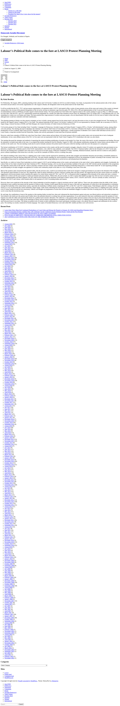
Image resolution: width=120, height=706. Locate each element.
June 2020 (7, 348)
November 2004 (9, 643)
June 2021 (7, 328)
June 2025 (7, 247)
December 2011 (9, 520)
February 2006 (8, 629)
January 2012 (8, 518)
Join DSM (7, 2)
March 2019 (8, 374)
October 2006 (8, 619)
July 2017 (7, 407)
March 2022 (8, 313)
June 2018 (7, 389)
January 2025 (8, 256)
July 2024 (7, 266)
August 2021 (8, 325)
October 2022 (8, 301)
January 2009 (8, 579)
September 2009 (9, 565)
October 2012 (8, 503)
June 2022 (7, 308)
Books (6, 9)
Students (7, 26)
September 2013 (9, 485)
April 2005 (7, 639)
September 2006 (9, 621)
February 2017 (8, 416)
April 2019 (7, 372)
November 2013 (9, 481)
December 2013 (9, 480)
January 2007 (8, 616)
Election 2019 (12, 21)
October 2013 (8, 483)
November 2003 (9, 649)
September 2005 (9, 633)
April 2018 (7, 392)
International (8, 29)
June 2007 (7, 607)
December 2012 (9, 500)
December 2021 (9, 318)
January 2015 (8, 458)
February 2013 (8, 496)
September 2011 (9, 525)
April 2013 (7, 493)
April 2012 (7, 513)
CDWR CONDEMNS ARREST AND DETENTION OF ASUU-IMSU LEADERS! (30, 213)
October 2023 (8, 281)
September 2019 (9, 363)
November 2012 (9, 501)
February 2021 (8, 335)
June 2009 (7, 570)
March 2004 (8, 648)
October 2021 (8, 321)
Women (6, 27)
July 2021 (7, 326)
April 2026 (7, 231)
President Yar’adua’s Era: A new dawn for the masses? (24, 14)
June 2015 (7, 449)
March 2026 (8, 232)
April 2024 (7, 271)
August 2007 (8, 604)
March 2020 (8, 353)
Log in (6, 672)
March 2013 (8, 495)
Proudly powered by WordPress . (28, 681)
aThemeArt (54, 681)
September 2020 (9, 343)
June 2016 (7, 429)
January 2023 (8, 296)
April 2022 (7, 311)
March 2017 (8, 414)
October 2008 (8, 584)
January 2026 (8, 236)
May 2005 (7, 638)
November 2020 (9, 340)
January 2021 (8, 337)
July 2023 (7, 286)
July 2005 (7, 636)
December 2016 (9, 419)
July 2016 (7, 427)
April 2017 (7, 412)
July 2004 (7, 646)
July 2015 (7, 448)
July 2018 (7, 387)
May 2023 (7, 289)
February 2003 (8, 656)
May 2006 (7, 628)
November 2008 (9, 582)
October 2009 (8, 564)
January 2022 (8, 316)
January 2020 (8, 357)
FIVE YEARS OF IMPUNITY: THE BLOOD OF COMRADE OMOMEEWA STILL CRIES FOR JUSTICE (37, 215)
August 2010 (8, 547)
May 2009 (7, 572)
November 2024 (9, 259)
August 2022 (8, 305)
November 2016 (9, 421)
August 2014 (8, 466)
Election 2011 (12, 24)
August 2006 (8, 623)
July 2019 (7, 367)
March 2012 (8, 515)
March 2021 (8, 333)
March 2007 (8, 612)
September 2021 (9, 323)
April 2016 (7, 432)
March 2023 (8, 293)
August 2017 (8, 406)
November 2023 (9, 279)
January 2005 (8, 641)
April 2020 (7, 352)
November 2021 (9, 320)
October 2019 (8, 362)
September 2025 (9, 242)
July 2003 (7, 653)
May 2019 (7, 370)
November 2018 (9, 380)
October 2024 (8, 261)
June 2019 (7, 368)
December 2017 (9, 399)
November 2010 (9, 542)
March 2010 (8, 555)
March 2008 (8, 596)
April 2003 (7, 655)
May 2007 (7, 609)
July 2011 (7, 528)
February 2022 (8, 315)
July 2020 (7, 347)
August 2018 (8, 385)
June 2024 (7, 268)
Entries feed (8, 674)
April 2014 (7, 473)
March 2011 (8, 535)
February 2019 (8, 375)
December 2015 (9, 439)
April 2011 (7, 533)
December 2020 (9, 338)
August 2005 (8, 634)
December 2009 (9, 560)
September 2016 (9, 424)
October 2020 (8, 342)
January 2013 (8, 498)
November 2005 (9, 631)
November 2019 (9, 360)
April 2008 (7, 594)
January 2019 (8, 377)
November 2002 (9, 658)
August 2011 (8, 527)
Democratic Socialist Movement (13, 33)
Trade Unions (8, 17)
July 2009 (7, 569)
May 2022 (7, 310)
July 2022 (7, 306)
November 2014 (9, 461)
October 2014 (8, 463)
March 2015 (8, 454)
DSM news (7, 4)
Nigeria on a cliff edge (14, 10)
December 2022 (9, 298)
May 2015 (7, 451)
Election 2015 (12, 22)
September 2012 (9, 505)
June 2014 (7, 469)
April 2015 (7, 453)
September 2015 (9, 444)
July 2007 (7, 606)
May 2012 (7, 512)
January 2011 (8, 538)
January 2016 (8, 437)
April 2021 (7, 331)
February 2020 (8, 355)
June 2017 (7, 409)
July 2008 (7, 589)
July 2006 (7, 624)
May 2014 (7, 471)
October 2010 (8, 543)
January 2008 (8, 599)
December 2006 (9, 618)
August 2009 (8, 567)
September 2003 (9, 651)
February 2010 (8, 557)
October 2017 (8, 402)
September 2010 (9, 545)
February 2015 (8, 456)
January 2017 (8, 417)
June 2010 (7, 550)
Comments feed (9, 676)
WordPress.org (8, 678)
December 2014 (9, 459)
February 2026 (8, 234)
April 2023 (7, 291)
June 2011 (7, 530)
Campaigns (7, 7)
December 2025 (9, 237)
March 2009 (8, 575)
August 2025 (8, 244)
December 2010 (9, 540)
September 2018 (9, 384)
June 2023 (7, 288)
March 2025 (8, 252)
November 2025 (9, 239)
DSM (5, 82)
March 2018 (8, 394)
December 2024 (9, 257)
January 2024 (8, 276)
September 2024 (9, 262)
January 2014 (8, 478)
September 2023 (9, 283)
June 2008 (7, 591)
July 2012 (7, 508)
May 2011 (7, 532)
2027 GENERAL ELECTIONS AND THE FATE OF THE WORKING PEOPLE (29, 217)
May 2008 (7, 592)
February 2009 (8, 577)
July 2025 (7, 246)
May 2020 (7, 350)
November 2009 (9, 562)
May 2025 (7, 249)
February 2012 (8, 517)
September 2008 (9, 586)
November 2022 (9, 300)
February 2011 (8, 537)
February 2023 (8, 294)
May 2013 (7, 491)
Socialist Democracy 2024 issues (14, 43)
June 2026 (7, 227)
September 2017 (9, 404)
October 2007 (8, 602)
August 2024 (8, 264)
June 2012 (7, 510)
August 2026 (8, 224)
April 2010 (7, 554)
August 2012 (8, 506)
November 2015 (9, 441)
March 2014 (8, 474)
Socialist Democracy (10, 16)
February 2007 (8, 614)
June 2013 (7, 490)
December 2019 (9, 358)
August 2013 (8, 486)
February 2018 (8, 395)
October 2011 (8, 523)
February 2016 (8, 436)
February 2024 (8, 274)
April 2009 (7, 574)
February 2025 (8, 254)
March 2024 (8, 273)
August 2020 (8, 345)
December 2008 (9, 580)
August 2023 (8, 284)
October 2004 (8, 644)
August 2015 (8, 446)
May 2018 (7, 390)
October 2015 (8, 443)
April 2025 (7, 251)
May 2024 (7, 269)
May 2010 (7, 552)
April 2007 (7, 611)
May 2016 (7, 431)
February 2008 (8, 597)
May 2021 (7, 330)
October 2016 (8, 422)
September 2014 (9, 464)
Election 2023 (8, 19)
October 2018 (8, 382)
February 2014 (8, 476)
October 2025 (8, 241)
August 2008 (8, 587)
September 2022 (9, 303)
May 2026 (7, 229)
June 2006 (7, 626)
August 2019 (8, 365)
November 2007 (9, 601)
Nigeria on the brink (14, 12)
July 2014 (7, 468)
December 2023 (9, 278)
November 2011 (9, 522)
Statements (7, 5)
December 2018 (9, 379)
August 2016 (8, 426)
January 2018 (8, 397)
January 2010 (8, 559)
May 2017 (7, 411)
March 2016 (8, 434)
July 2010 (7, 549)
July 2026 (7, 225)
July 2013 (7, 488)
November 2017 (9, 400)
